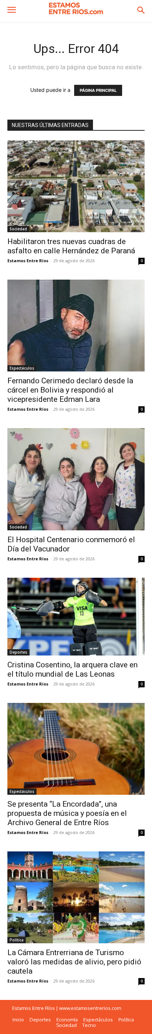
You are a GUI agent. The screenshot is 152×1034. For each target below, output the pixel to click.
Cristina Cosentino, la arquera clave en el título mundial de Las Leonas (72, 669)
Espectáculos (22, 368)
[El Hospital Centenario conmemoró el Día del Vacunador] (76, 479)
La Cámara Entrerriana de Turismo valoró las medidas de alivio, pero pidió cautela (74, 961)
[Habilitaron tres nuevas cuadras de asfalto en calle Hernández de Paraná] (76, 186)
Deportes (18, 652)
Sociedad (18, 228)
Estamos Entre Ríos (27, 260)
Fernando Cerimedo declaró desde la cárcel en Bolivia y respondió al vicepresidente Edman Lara (70, 390)
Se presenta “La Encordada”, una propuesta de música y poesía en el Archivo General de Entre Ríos (67, 813)
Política (17, 940)
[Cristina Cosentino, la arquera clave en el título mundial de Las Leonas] (76, 616)
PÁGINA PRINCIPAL (98, 90)
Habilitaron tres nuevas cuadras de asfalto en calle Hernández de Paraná (71, 246)
